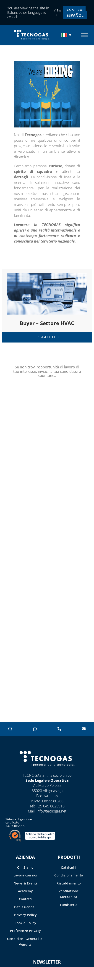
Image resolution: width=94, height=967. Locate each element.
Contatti (25, 899)
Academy (25, 891)
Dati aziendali (25, 907)
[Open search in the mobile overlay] (10, 729)
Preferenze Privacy (25, 930)
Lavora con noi (25, 875)
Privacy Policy (25, 915)
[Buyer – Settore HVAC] (46, 292)
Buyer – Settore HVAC (47, 323)
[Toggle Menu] (84, 35)
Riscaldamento (69, 883)
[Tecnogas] (47, 770)
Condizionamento (68, 875)
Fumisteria (68, 905)
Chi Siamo (25, 867)
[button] (66, 35)
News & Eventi (25, 883)
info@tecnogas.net (51, 811)
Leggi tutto (47, 337)
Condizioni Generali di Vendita (25, 942)
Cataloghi (68, 867)
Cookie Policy (25, 923)
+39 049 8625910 (50, 806)
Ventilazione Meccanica (69, 894)
